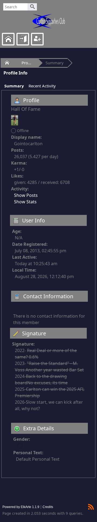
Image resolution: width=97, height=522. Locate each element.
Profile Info (15, 73)
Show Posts (26, 195)
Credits (48, 507)
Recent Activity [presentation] (42, 85)
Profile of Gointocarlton (28, 62)
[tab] (14, 86)
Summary (55, 62)
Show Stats (25, 202)
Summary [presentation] (14, 85)
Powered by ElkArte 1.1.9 (20, 507)
